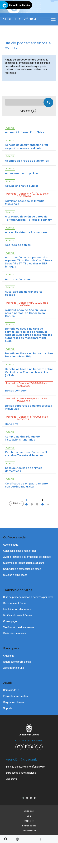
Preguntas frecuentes (15, 696)
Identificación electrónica (17, 609)
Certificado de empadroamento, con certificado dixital (26, 485)
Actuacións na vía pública (22, 185)
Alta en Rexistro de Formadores (26, 232)
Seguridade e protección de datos (22, 569)
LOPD (29, 816)
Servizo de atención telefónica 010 (25, 767)
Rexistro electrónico (14, 603)
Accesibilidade (29, 830)
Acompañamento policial (21, 173)
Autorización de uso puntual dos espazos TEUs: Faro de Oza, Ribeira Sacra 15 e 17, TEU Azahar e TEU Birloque (28, 262)
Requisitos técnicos (14, 702)
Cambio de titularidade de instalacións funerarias (22, 438)
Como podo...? (11, 690)
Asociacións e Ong (13, 668)
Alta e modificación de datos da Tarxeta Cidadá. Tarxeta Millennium (28, 218)
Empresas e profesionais (17, 662)
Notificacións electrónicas (17, 615)
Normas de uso (29, 825)
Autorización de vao (18, 279)
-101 (50, 793)
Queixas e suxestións (15, 575)
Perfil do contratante (14, 633)
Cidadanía (8, 656)
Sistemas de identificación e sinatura (23, 563)
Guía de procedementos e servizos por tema (28, 597)
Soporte (7, 708)
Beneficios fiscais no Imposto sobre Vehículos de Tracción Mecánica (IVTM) (29, 372)
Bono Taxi (11, 424)
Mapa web (29, 820)
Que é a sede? (11, 545)
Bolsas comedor (16, 390)
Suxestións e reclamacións (21, 773)
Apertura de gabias (18, 244)
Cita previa (11, 779)
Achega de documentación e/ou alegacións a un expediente (26, 146)
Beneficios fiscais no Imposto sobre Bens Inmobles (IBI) (29, 355)
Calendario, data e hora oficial (19, 551)
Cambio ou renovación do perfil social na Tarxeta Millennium (26, 454)
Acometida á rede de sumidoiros (27, 160)
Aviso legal (29, 811)
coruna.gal (10, 5)
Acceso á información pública (24, 132)
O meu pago (10, 621)
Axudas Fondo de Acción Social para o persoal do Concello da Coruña (26, 313)
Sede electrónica (20, 19)
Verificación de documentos (18, 627)
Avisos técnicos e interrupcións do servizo (27, 557)
